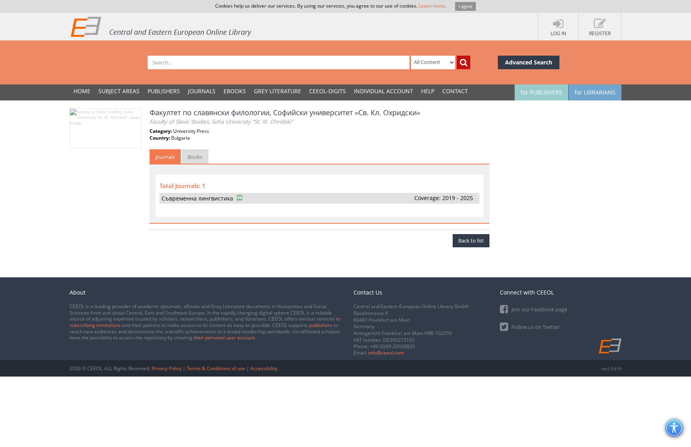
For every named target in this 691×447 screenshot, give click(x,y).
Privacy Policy (167, 368)
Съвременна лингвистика (197, 198)
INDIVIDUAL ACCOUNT (383, 91)
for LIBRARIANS (595, 92)
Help (427, 91)
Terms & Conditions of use (216, 368)
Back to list (471, 240)
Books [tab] (195, 156)
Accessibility (264, 368)
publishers (320, 325)
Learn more (432, 5)
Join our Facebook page (538, 309)
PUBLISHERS (164, 91)
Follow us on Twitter (534, 327)
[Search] (463, 62)
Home (82, 91)
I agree (465, 6)
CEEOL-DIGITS (327, 91)
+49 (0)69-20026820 (392, 346)
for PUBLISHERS (541, 92)
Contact (455, 91)
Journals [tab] (165, 156)
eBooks (235, 91)
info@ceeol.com (386, 352)
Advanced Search (528, 62)
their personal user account (224, 337)
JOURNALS (202, 91)
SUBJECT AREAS (119, 91)
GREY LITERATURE (277, 91)
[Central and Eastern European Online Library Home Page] (162, 26)
